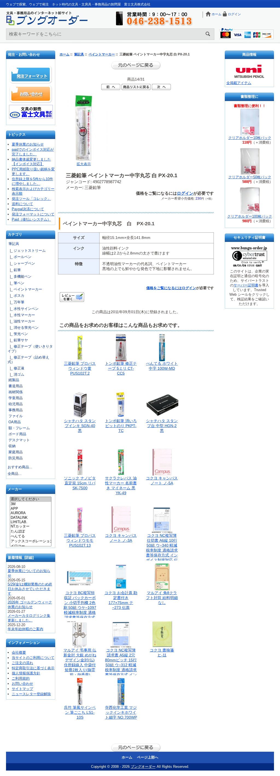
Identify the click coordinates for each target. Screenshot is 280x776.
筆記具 (79, 54)
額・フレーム (19, 428)
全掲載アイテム (238, 83)
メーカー (15, 489)
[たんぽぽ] (30, 531)
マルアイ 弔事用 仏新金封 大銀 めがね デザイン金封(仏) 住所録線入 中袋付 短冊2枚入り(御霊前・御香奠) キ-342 (79, 665)
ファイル (15, 416)
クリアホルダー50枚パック (249, 177)
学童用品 (15, 398)
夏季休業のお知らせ (28, 144)
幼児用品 (15, 404)
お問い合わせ (31, 93)
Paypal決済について (28, 209)
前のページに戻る (136, 65)
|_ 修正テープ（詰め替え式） (28, 359)
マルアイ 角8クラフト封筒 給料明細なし (162, 598)
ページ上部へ (147, 757)
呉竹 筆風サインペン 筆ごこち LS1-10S (80, 712)
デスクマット (19, 440)
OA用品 (14, 422)
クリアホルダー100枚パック (249, 216)
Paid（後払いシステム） (31, 219)
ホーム (216, 14)
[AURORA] (30, 513)
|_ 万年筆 (16, 302)
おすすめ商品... (20, 467)
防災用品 (15, 458)
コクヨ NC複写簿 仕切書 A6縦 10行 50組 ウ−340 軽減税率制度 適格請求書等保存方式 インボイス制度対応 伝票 (162, 550)
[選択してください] (30, 499)
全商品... (15, 474)
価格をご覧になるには (164, 288)
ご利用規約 (21, 678)
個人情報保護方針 (26, 673)
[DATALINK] (30, 518)
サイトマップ (22, 689)
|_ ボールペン (19, 257)
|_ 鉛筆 (14, 270)
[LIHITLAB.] (30, 522)
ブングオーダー (143, 767)
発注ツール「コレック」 (31, 199)
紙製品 (13, 380)
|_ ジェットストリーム (27, 250)
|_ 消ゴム (16, 374)
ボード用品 (17, 434)
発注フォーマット (31, 74)
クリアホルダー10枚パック (249, 138)
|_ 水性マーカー (21, 315)
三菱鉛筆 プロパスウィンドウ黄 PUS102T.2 (80, 368)
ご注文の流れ (22, 663)
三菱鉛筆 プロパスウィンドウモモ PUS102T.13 (80, 540)
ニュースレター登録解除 (31, 694)
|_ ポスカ (16, 296)
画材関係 (15, 392)
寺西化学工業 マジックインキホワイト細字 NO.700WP (121, 712)
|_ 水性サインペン (23, 309)
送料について (22, 204)
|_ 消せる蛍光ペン (23, 327)
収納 (12, 446)
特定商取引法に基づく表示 (33, 668)
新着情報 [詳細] (21, 557)
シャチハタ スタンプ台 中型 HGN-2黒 (162, 426)
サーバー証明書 (246, 285)
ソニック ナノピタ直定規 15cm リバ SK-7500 (80, 483)
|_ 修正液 (16, 368)
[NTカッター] (30, 526)
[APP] (30, 509)
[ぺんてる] (30, 536)
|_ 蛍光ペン (18, 334)
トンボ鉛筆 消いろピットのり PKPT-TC (121, 426)
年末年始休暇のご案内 (25, 629)
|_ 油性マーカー (21, 321)
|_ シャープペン (21, 263)
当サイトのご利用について (33, 658)
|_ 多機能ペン (19, 276)
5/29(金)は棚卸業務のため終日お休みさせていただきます (30, 589)
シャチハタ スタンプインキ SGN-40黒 (80, 426)
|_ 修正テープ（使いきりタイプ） (30, 348)
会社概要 (19, 652)
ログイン (234, 14)
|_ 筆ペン (16, 283)
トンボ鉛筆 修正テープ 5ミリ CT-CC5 (121, 368)
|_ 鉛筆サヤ (18, 340)
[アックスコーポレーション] (30, 541)
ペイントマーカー (102, 54)
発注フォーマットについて (33, 214)
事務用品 (15, 410)
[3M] (30, 504)
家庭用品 (15, 452)
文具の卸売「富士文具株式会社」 (31, 111)
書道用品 (15, 386)
